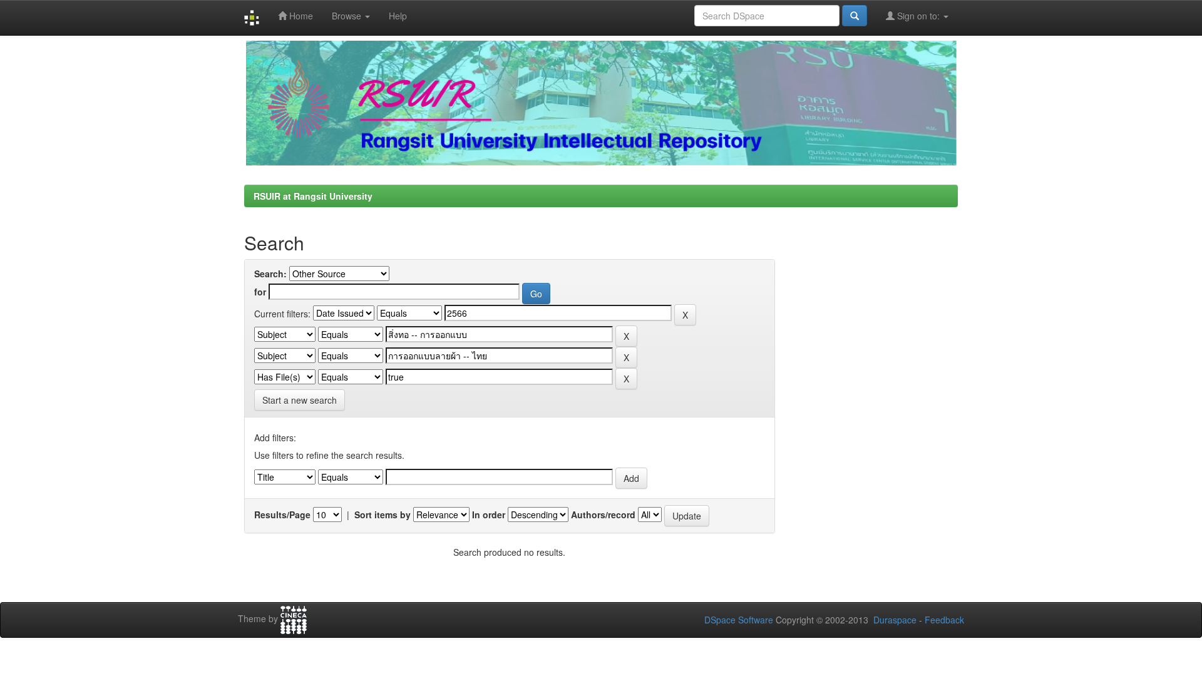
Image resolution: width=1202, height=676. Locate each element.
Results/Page (282, 514)
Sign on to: (918, 15)
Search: (270, 273)
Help (398, 15)
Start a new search (299, 400)
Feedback (944, 619)
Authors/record (603, 514)
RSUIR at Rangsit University (313, 196)
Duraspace (895, 619)
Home (300, 15)
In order (488, 514)
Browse (348, 15)
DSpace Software (738, 619)
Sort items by (382, 514)
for (260, 291)
